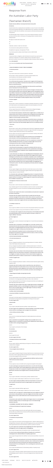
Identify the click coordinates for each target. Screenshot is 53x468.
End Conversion (28, 5)
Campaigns (29, 2)
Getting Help (33, 4)
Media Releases (23, 2)
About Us (34, 2)
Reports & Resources (25, 4)
